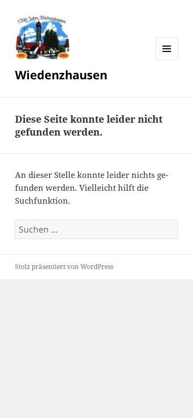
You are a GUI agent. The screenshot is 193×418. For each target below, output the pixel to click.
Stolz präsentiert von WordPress (64, 266)
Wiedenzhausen (61, 74)
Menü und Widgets (167, 59)
